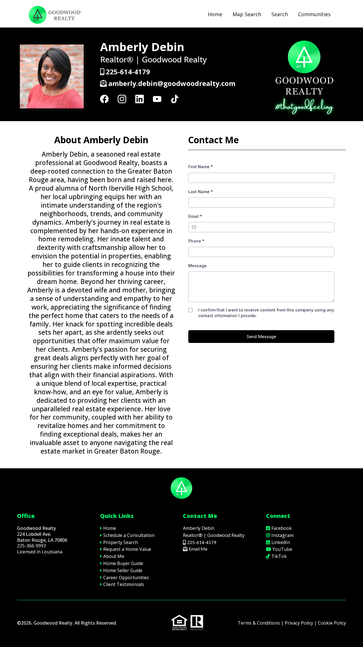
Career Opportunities (126, 577)
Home (215, 14)
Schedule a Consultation (129, 535)
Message (197, 265)
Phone (196, 241)
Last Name (200, 191)
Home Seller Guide (122, 570)
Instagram (282, 535)
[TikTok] (174, 99)
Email (195, 216)
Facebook (281, 528)
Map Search (247, 14)
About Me (113, 556)
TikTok (279, 556)
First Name (200, 166)
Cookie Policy (332, 623)
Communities (314, 14)
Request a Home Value (127, 549)
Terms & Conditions (259, 623)
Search (279, 14)
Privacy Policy (299, 623)
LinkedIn (280, 542)
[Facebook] (104, 99)
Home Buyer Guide (123, 563)
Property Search (120, 542)
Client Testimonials (123, 584)
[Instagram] (122, 99)
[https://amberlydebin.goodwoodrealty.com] (54, 14)
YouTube (282, 549)
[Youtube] (157, 99)
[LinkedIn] (139, 99)
